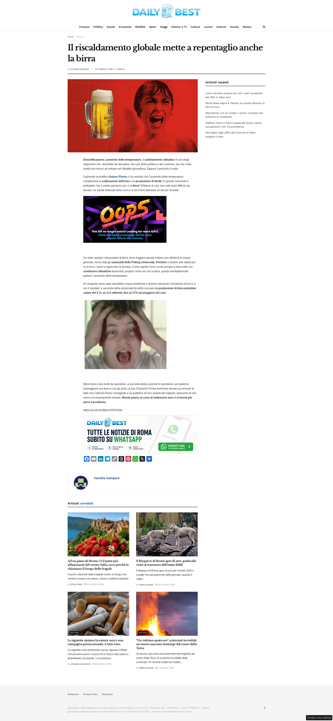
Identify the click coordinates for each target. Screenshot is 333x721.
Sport (152, 26)
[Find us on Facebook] (264, 708)
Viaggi (163, 26)
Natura (80, 37)
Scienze (221, 26)
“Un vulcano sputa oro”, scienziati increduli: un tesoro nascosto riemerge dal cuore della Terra (166, 644)
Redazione (73, 694)
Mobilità (140, 26)
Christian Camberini (81, 664)
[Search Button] (264, 27)
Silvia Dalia (76, 584)
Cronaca (84, 26)
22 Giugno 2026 (95, 584)
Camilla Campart (80, 69)
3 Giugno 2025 (165, 668)
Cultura (195, 26)
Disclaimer (107, 694)
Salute (111, 26)
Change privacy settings (319, 717)
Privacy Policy (90, 694)
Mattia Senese (146, 668)
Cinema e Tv (179, 26)
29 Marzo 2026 (102, 664)
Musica (247, 26)
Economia (125, 26)
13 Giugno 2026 (166, 584)
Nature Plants (118, 176)
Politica (98, 26)
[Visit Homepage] (166, 11)
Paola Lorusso (146, 584)
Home (71, 37)
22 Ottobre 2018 (104, 69)
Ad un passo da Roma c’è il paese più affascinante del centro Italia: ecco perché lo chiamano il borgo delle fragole (98, 564)
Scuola (234, 26)
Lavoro (208, 26)
